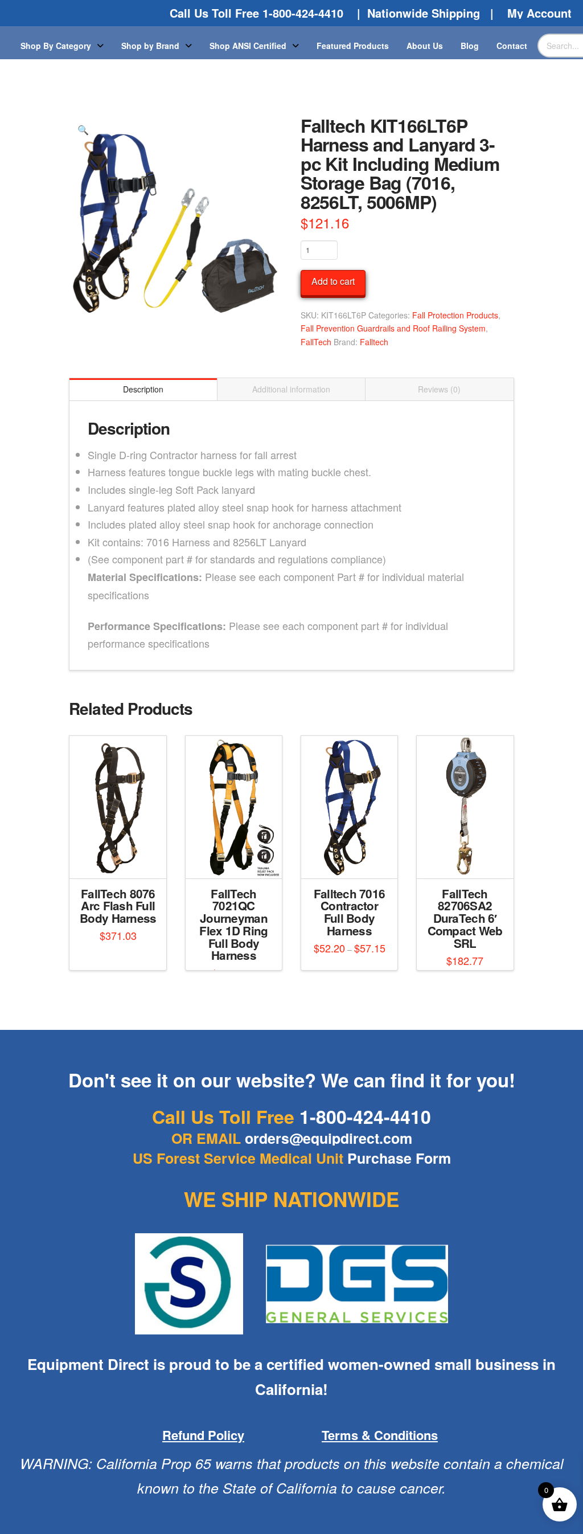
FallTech (316, 341)
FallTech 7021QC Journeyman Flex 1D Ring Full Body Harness (233, 924)
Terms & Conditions (380, 1435)
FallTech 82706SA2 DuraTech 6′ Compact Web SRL (465, 918)
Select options (237, 859)
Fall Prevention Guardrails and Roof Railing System (393, 328)
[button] (82, 130)
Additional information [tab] (291, 389)
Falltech (374, 341)
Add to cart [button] (122, 859)
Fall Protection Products (455, 315)
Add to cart (333, 281)
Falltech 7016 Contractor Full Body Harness (349, 912)
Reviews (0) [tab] (439, 389)
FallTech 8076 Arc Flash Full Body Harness (118, 906)
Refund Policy (203, 1435)
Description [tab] (143, 389)
